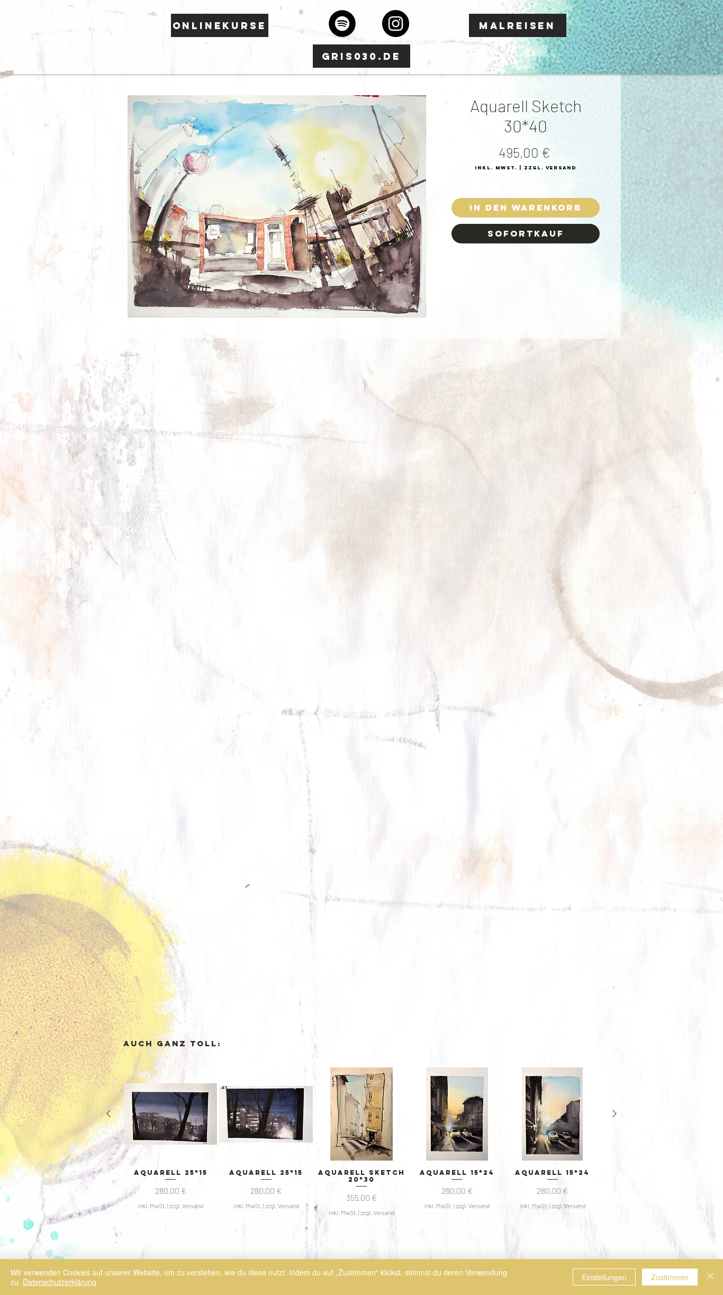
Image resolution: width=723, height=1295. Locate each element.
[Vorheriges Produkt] (108, 1113)
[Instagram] (395, 23)
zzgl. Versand (186, 1205)
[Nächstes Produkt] (614, 1113)
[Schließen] (710, 1277)
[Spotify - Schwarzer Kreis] (342, 23)
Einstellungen (604, 1277)
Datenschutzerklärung (59, 1281)
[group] (361, 1142)
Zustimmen (670, 1277)
